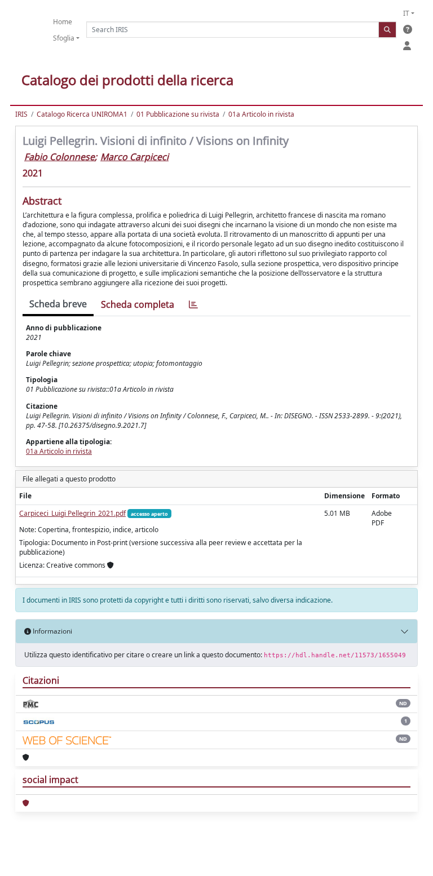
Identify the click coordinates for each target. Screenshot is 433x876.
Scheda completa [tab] (137, 304)
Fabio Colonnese (59, 157)
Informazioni (51, 631)
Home (62, 21)
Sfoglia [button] (63, 38)
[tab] (193, 304)
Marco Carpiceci (134, 157)
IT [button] (406, 13)
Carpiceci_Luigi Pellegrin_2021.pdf (72, 513)
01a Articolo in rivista (261, 114)
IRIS (21, 114)
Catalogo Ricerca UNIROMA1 (82, 114)
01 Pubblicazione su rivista (177, 114)
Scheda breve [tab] (58, 304)
